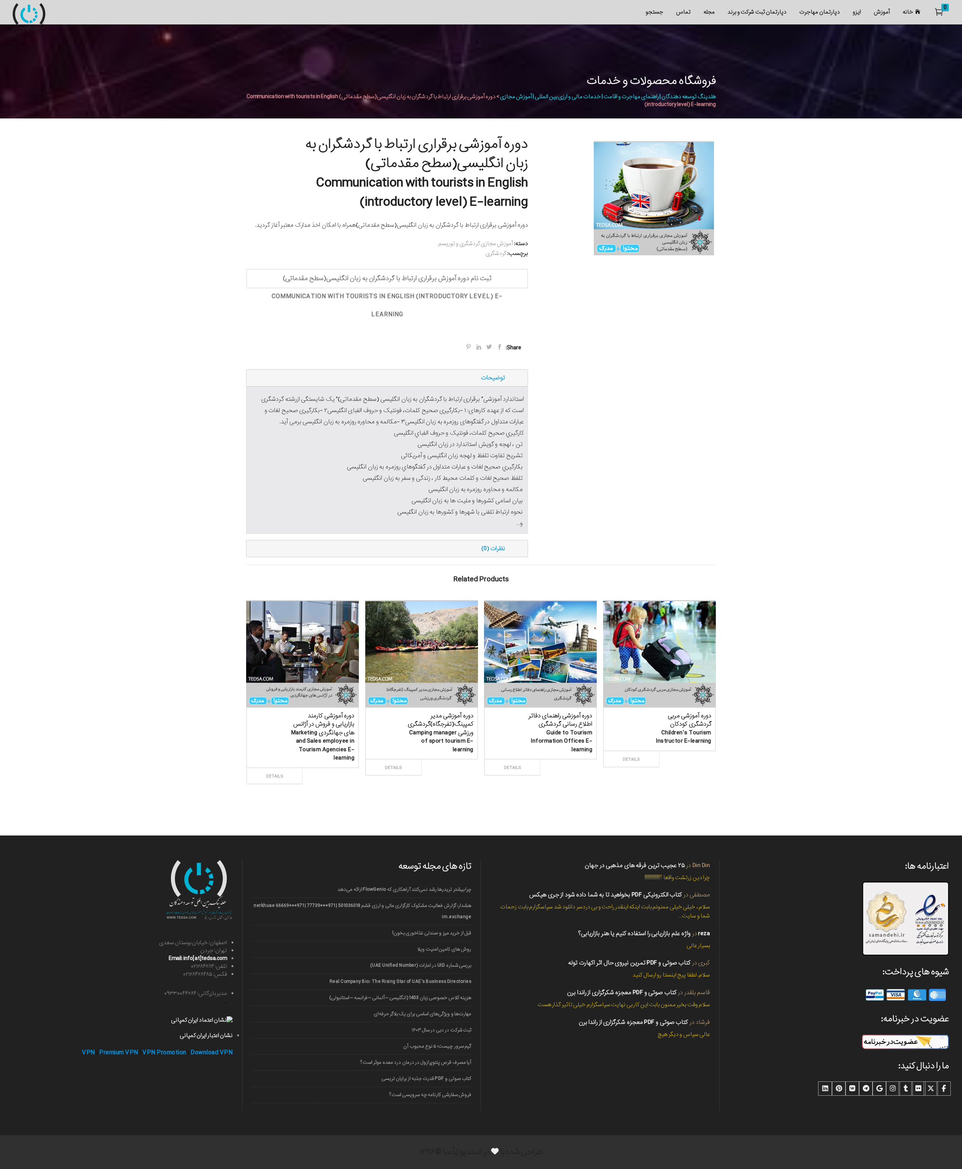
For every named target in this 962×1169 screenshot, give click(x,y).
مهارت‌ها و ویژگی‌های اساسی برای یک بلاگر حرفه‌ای (422, 1013)
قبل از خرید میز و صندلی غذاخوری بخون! (431, 933)
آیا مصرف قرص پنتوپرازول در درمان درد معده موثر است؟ (415, 1062)
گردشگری (496, 253)
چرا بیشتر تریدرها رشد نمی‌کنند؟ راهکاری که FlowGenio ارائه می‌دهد (404, 889)
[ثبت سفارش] (329, 767)
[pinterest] (839, 1088)
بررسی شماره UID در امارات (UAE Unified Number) (420, 965)
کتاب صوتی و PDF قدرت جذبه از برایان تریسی (426, 1078)
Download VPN (212, 1053)
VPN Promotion (164, 1053)
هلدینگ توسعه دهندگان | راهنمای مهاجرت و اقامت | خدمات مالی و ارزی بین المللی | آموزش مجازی (608, 96)
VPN (88, 1053)
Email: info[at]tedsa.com (198, 958)
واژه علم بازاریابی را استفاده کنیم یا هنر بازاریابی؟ (634, 933)
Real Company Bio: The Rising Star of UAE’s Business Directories (400, 981)
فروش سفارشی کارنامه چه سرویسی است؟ (430, 1094)
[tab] (387, 378)
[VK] (852, 1088)
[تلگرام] (866, 1088)
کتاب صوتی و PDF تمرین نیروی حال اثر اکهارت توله (629, 962)
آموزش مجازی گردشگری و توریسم (475, 243)
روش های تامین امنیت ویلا (444, 949)
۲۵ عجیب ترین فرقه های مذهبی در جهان (635, 865)
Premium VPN (118, 1053)
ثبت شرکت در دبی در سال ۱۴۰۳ (441, 1030)
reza (704, 933)
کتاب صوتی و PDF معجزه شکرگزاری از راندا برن (622, 992)
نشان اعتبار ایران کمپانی (206, 1035)
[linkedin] (825, 1088)
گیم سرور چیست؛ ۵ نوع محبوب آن (437, 1046)
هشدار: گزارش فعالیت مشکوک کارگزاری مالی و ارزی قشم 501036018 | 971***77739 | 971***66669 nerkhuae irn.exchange (362, 911)
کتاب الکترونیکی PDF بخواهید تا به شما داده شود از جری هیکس (605, 894)
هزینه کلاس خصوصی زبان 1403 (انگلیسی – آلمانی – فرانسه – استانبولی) (400, 997)
